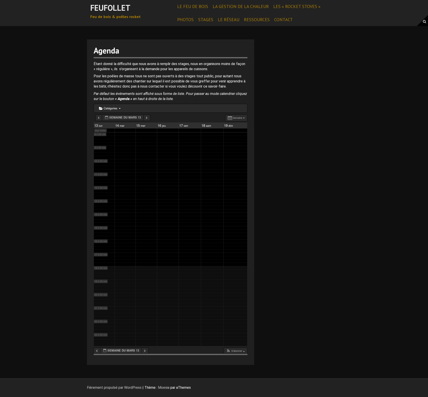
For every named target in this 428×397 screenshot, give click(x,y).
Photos (185, 20)
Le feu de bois (192, 6)
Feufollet (110, 7)
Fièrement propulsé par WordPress (114, 387)
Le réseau (228, 20)
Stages (205, 20)
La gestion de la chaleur (241, 6)
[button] (235, 351)
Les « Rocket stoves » (297, 6)
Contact (283, 20)
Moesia (163, 387)
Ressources (257, 20)
